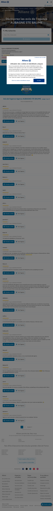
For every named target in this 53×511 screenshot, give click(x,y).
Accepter (39, 80)
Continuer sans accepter (40, 57)
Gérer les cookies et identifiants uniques (21, 80)
